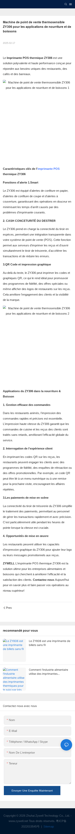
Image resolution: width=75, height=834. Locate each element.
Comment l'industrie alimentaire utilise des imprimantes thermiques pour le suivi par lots (49, 672)
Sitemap (48, 826)
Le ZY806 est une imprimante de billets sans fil (49, 643)
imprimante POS (49, 168)
